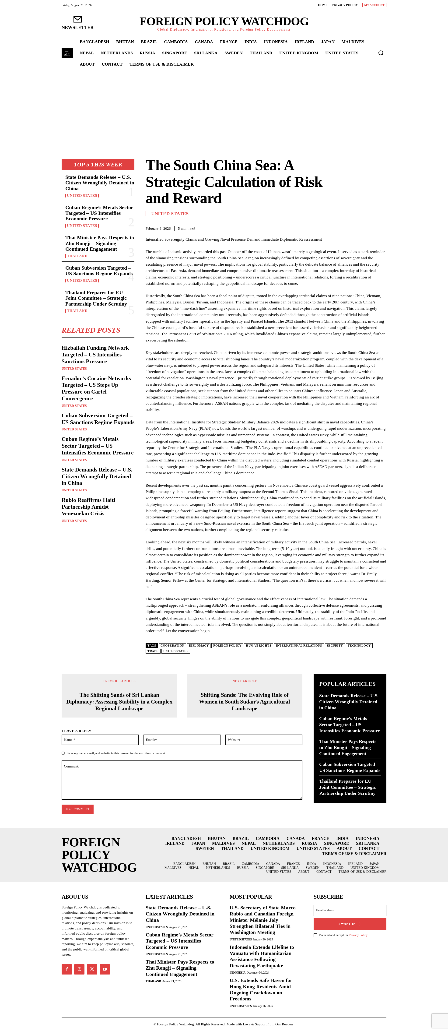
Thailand (77, 256)
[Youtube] (105, 969)
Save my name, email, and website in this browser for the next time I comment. (116, 753)
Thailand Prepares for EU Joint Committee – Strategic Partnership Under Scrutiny (96, 297)
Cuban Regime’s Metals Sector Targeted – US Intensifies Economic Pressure (99, 213)
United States (82, 195)
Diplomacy (199, 645)
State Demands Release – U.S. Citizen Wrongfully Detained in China (99, 182)
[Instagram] (79, 969)
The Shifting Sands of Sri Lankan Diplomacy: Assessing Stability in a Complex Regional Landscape (119, 701)
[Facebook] (349, 227)
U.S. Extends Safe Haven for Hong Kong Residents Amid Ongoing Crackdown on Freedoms (261, 989)
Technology (359, 645)
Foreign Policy (227, 645)
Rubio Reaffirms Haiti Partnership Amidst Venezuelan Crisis (88, 507)
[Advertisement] (224, 105)
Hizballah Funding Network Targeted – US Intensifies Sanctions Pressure (95, 354)
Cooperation (172, 645)
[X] (360, 227)
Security (335, 645)
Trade (153, 651)
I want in (347, 923)
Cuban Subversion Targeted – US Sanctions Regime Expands (99, 270)
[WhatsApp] (381, 227)
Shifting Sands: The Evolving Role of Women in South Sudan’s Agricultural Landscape (244, 701)
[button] (380, 52)
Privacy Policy (358, 935)
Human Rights (258, 645)
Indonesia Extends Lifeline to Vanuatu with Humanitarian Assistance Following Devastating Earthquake (262, 956)
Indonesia (237, 972)
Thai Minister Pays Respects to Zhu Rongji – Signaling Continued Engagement (99, 243)
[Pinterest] (371, 227)
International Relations (299, 645)
